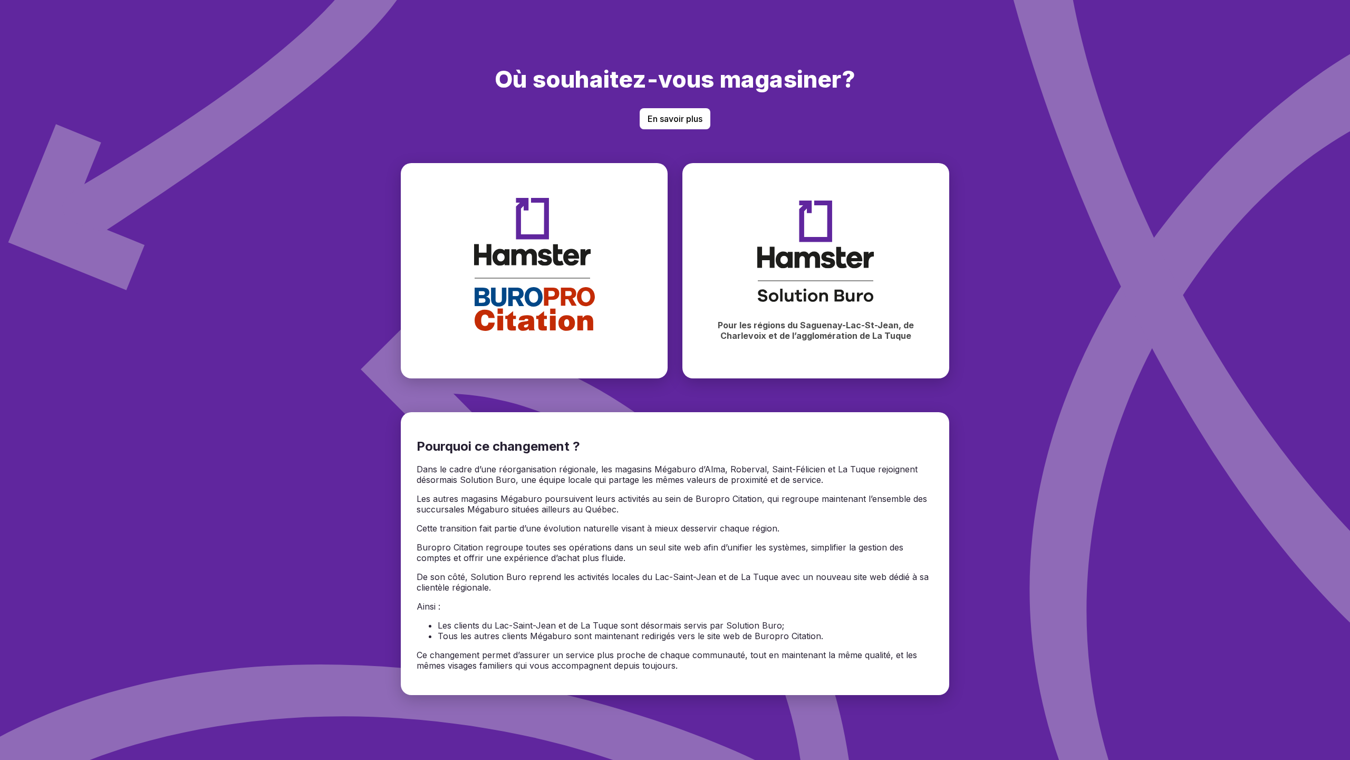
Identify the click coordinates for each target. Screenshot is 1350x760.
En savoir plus (675, 118)
